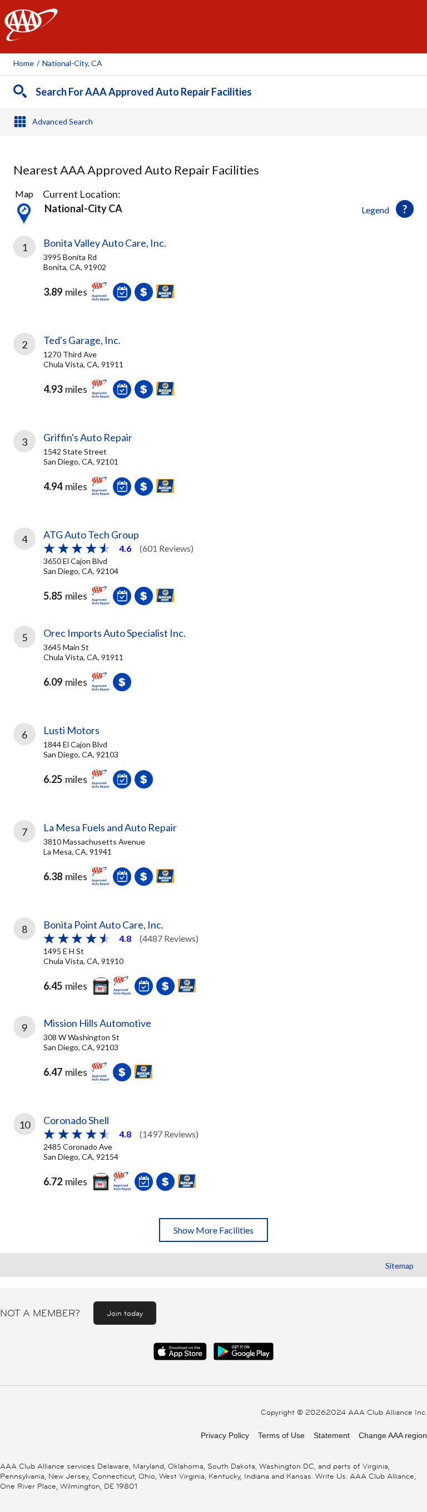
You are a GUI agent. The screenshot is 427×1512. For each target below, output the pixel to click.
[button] (405, 209)
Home (23, 63)
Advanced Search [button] (62, 121)
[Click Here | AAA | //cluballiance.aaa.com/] (31, 34)
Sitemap (399, 1265)
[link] (213, 277)
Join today (125, 1313)
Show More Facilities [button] (213, 1230)
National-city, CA (72, 63)
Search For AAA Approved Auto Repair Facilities (144, 92)
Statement (332, 1435)
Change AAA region (393, 1435)
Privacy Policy (225, 1435)
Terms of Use (281, 1435)
